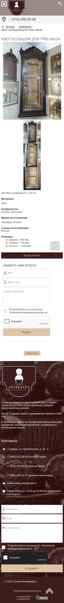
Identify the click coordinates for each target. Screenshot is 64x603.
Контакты (9, 441)
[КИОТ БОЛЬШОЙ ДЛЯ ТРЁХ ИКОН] (32, 81)
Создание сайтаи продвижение (23, 598)
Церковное (25, 26)
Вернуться (32, 353)
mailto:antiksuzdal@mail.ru (21, 483)
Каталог (10, 26)
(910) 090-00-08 (22, 19)
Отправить (32, 568)
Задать (26, 332)
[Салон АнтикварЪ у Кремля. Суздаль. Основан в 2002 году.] (20, 8)
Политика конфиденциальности (27, 591)
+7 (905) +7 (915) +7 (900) (30, 466)
